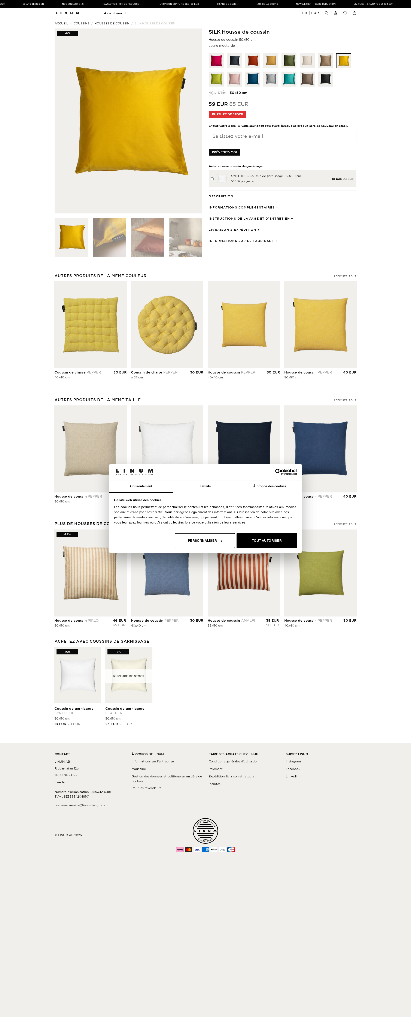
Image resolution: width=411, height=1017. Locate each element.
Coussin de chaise (77, 372)
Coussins (81, 23)
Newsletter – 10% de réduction (109, 4)
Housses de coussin (112, 23)
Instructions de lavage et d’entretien (249, 218)
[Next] (194, 121)
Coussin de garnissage (74, 710)
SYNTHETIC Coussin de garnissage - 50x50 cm (266, 176)
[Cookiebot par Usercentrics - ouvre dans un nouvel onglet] (278, 472)
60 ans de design (21, 4)
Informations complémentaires (242, 207)
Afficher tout (345, 276)
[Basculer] (237, 196)
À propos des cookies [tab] (269, 486)
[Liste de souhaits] (345, 13)
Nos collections (60, 4)
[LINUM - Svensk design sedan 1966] (67, 13)
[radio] (216, 60)
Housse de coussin (231, 372)
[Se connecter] (336, 13)
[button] (310, 13)
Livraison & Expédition (232, 229)
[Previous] (63, 121)
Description (221, 196)
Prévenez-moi (224, 152)
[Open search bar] (326, 13)
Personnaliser (202, 540)
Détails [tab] (205, 486)
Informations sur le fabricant (241, 241)
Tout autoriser (267, 540)
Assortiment (115, 13)
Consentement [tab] (141, 486)
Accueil (61, 23)
